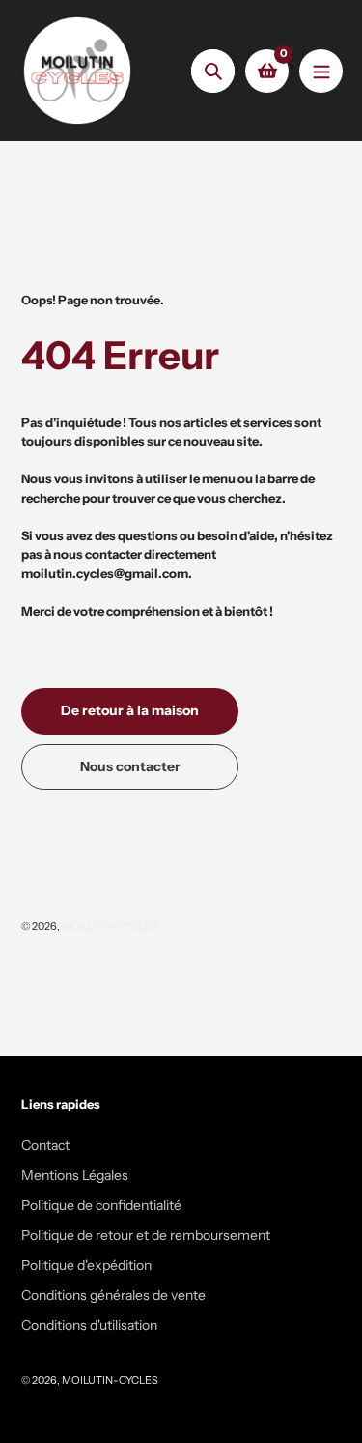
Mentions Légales (74, 1175)
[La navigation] (321, 71)
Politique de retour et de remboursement (145, 1235)
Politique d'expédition (86, 1265)
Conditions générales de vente (113, 1295)
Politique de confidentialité (101, 1205)
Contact (45, 1145)
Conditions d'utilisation (89, 1325)
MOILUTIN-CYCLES (110, 926)
